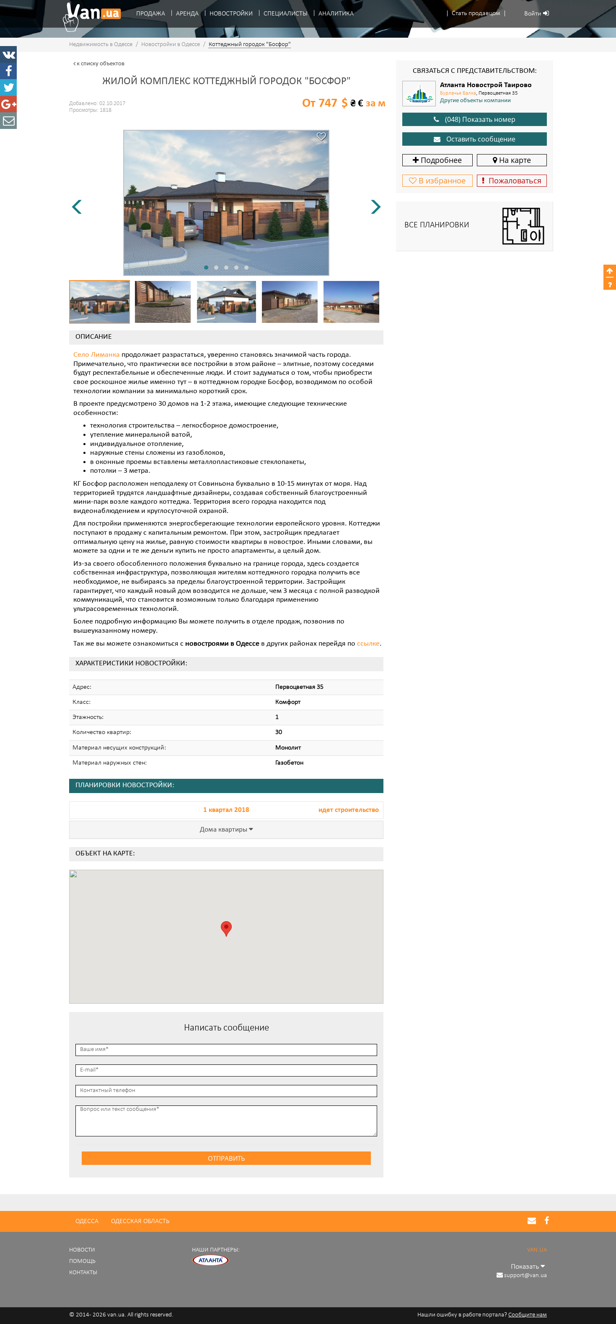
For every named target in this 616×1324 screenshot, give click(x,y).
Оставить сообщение (480, 139)
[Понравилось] (321, 137)
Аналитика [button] (336, 13)
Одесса (86, 1221)
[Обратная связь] (8, 120)
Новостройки (231, 13)
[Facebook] (8, 71)
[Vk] (8, 54)
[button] (476, 13)
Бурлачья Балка (458, 93)
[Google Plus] (8, 104)
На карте (514, 160)
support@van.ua (525, 1275)
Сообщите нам (527, 1315)
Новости (82, 1250)
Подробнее (440, 160)
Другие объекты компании (475, 101)
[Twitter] (8, 87)
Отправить (226, 1158)
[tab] (226, 829)
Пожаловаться (512, 180)
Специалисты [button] (286, 13)
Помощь (82, 1261)
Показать (526, 1267)
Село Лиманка (96, 355)
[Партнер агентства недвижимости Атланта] (211, 1260)
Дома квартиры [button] (224, 830)
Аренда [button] (187, 13)
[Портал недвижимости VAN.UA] (89, 17)
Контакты (83, 1273)
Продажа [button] (150, 13)
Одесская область (140, 1221)
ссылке (368, 644)
